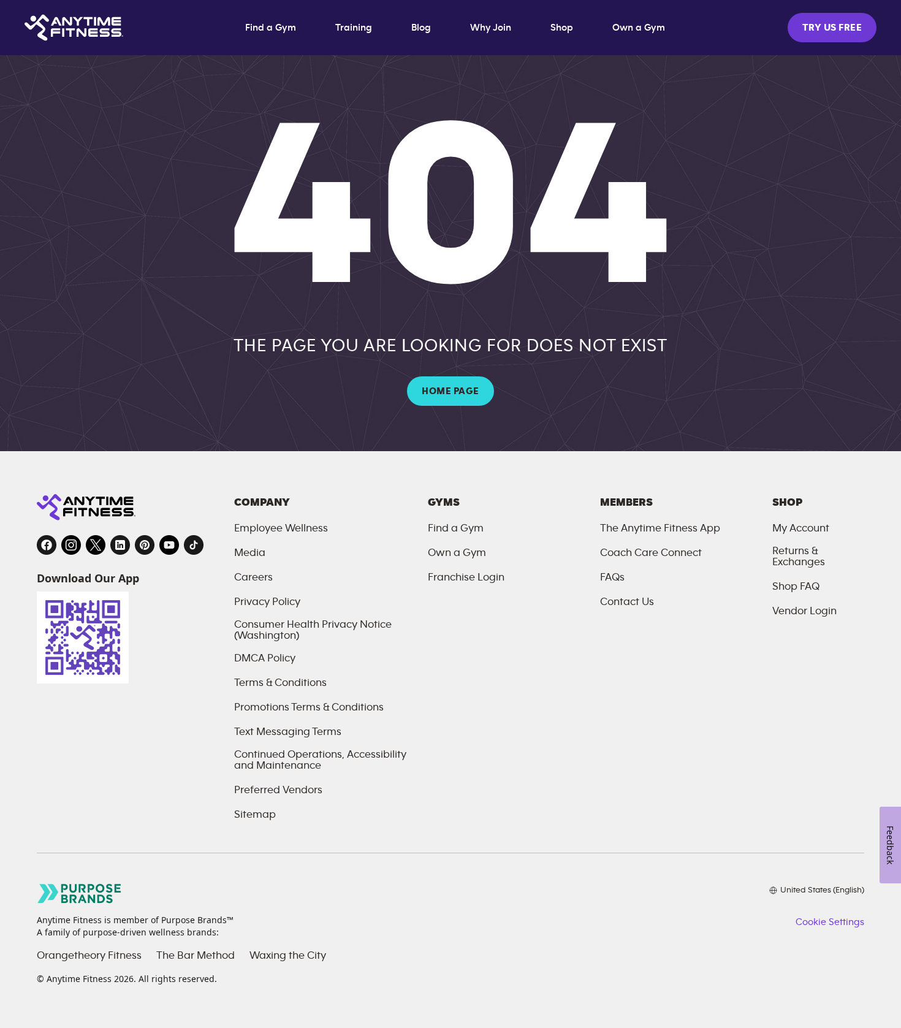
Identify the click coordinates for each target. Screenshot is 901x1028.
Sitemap (255, 814)
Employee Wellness (281, 528)
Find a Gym (270, 27)
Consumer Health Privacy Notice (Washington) (313, 630)
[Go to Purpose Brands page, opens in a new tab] (80, 893)
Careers (253, 577)
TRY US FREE (832, 27)
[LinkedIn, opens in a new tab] (120, 545)
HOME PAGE (450, 391)
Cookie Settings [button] (830, 922)
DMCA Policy (264, 658)
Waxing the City (287, 955)
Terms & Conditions (280, 682)
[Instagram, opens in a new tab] (71, 545)
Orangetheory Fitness (89, 955)
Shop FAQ (795, 586)
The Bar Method (195, 955)
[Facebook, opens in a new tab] (46, 545)
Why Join (490, 27)
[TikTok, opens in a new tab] (193, 545)
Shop (561, 27)
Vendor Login (804, 611)
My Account (800, 528)
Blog (421, 27)
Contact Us (627, 601)
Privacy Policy (267, 601)
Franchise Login (466, 577)
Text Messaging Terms (287, 731)
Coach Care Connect (651, 552)
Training (353, 27)
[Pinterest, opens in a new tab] (144, 545)
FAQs (612, 577)
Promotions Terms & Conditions (309, 707)
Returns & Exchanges (798, 557)
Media (249, 552)
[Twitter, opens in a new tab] (95, 545)
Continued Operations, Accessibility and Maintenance (320, 760)
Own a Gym (638, 27)
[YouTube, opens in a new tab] (169, 545)
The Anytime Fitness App (660, 528)
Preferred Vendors (278, 790)
